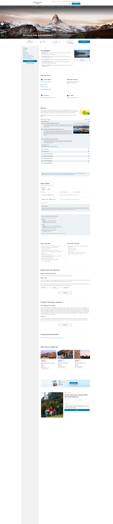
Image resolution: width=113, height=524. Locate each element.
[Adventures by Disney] (37, 2)
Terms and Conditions (55, 209)
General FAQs (66, 275)
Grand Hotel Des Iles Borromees (46, 81)
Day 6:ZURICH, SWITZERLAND (46, 158)
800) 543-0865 (65, 1)
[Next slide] (110, 23)
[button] (82, 54)
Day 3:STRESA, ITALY (45, 151)
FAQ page (57, 337)
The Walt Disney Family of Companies (70, 407)
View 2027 (46, 202)
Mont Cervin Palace (44, 84)
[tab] (43, 189)
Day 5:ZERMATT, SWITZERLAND (47, 156)
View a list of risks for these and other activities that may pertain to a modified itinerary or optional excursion (59, 174)
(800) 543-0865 (85, 43)
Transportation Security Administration (58, 281)
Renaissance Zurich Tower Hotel (46, 89)
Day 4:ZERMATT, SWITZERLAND (47, 153)
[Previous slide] (2, 23)
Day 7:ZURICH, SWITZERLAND (46, 160)
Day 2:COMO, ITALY (44, 149)
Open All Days (87, 119)
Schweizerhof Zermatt (44, 86)
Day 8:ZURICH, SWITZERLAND (46, 163)
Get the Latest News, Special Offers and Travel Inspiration (76, 396)
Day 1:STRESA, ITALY (45, 121)
